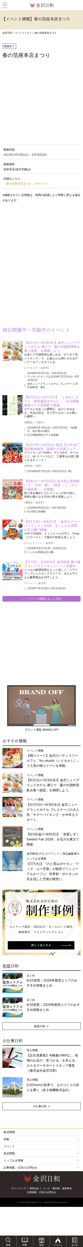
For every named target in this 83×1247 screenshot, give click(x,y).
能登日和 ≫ (41, 1026)
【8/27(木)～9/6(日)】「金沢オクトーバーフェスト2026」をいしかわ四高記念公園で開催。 (52, 526)
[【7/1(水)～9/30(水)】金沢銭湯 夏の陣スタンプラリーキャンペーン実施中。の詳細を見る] (12, 570)
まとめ (52, 980)
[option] (41, 922)
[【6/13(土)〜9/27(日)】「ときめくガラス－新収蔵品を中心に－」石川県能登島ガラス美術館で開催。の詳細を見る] (12, 405)
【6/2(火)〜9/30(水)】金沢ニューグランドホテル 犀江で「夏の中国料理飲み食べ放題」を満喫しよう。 (52, 347)
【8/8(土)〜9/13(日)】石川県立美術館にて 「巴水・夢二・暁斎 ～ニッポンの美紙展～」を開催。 (52, 485)
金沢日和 (7, 32)
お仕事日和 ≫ (41, 1106)
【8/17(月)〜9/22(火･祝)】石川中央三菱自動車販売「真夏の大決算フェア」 (52, 447)
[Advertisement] (32, 238)
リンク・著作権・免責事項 (57, 1188)
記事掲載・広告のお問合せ (20, 1167)
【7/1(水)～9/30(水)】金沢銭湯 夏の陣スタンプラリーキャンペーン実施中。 (52, 564)
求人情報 (52, 1060)
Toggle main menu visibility (5, 4)
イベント (9, 1146)
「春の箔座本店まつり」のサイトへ (26, 183)
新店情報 (9, 1153)
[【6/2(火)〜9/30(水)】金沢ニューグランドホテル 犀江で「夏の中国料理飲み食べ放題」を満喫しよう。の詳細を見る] (12, 351)
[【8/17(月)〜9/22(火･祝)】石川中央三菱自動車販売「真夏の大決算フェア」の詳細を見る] (12, 453)
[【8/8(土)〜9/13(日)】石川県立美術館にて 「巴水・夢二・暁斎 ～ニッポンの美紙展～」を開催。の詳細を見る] (12, 489)
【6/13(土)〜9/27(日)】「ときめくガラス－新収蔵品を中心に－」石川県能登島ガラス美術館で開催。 (51, 401)
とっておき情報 (13, 1160)
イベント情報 (53, 810)
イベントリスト (23, 32)
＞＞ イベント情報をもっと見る (41, 598)
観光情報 (9, 1132)
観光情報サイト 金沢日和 (41, 5)
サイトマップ (18, 1188)
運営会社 (34, 1188)
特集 (6, 1139)
